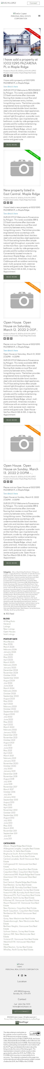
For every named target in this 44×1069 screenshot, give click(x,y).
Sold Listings (9, 634)
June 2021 (7, 748)
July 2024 (7, 683)
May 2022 (8, 722)
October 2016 (9, 792)
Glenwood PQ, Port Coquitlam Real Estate (23, 591)
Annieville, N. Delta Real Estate (30, 573)
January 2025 (9, 668)
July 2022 (7, 717)
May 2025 (8, 657)
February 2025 (10, 665)
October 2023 (9, 694)
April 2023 (8, 704)
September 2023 (11, 696)
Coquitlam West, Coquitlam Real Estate (20, 872)
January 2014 (9, 797)
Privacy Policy (9, 1019)
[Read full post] (21, 43)
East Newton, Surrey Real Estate (17, 885)
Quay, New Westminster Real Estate (28, 599)
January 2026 (9, 652)
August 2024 (9, 681)
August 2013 (8, 802)
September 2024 (11, 678)
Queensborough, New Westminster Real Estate (17, 601)
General (7, 624)
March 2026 (8, 647)
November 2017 (10, 787)
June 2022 (8, 719)
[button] (18, 975)
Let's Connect (22, 1012)
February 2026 (10, 650)
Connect (33, 3)
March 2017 (8, 789)
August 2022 (9, 714)
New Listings (9, 629)
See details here (10, 87)
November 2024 (10, 673)
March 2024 (8, 688)
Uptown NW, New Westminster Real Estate (23, 605)
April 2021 (7, 753)
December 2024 (10, 670)
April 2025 (8, 660)
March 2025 (8, 662)
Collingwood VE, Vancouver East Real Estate (21, 579)
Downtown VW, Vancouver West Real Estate (21, 584)
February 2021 (9, 758)
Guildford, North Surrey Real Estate (14, 593)
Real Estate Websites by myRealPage (27, 1019)
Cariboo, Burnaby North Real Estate (19, 856)
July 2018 (7, 782)
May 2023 (8, 701)
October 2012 (9, 813)
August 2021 (8, 743)
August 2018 (8, 779)
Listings (6, 627)
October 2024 (9, 675)
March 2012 (8, 828)
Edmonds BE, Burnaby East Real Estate (19, 587)
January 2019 (9, 771)
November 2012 (10, 810)
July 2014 (7, 795)
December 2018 (10, 774)
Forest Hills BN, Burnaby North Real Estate (21, 893)
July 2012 (7, 820)
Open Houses (9, 632)
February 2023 (10, 707)
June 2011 (7, 839)
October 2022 (9, 709)
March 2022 (8, 727)
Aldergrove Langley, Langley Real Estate (21, 849)
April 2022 (8, 725)
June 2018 (7, 784)
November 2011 (10, 831)
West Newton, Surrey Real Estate (30, 608)
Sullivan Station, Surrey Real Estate (18, 932)
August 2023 (9, 699)
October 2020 (9, 766)
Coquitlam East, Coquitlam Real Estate (15, 580)
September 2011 (10, 833)
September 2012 (10, 815)
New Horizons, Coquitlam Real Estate (19, 596)
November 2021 (10, 738)
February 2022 (10, 730)
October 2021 (9, 740)
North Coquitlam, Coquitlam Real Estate (21, 911)
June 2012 (7, 823)
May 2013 (7, 805)
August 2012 (8, 818)
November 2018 (10, 776)
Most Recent (8, 642)
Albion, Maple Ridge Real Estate (21, 572)
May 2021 (7, 751)
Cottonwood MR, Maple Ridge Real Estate (21, 875)
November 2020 (10, 763)
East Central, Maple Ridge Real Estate (23, 73)
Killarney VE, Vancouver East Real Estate (21, 900)
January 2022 (9, 732)
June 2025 (8, 655)
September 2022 (11, 712)
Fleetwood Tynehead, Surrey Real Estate (21, 890)
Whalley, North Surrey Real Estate (14, 610)
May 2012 (7, 826)
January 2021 (9, 761)
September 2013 (10, 800)
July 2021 (7, 745)
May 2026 (8, 644)
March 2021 (8, 756)
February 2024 (10, 691)
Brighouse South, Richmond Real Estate (15, 575)
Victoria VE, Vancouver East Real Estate (15, 606)
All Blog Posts (9, 621)
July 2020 (7, 769)
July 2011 (7, 836)
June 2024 (8, 686)
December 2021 (10, 735)
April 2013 (7, 808)
